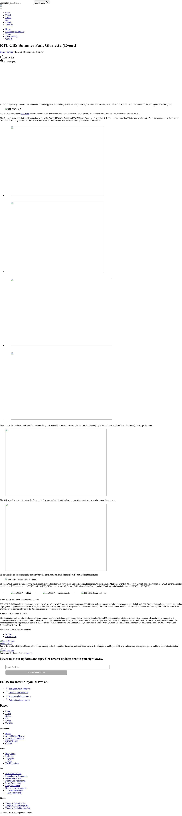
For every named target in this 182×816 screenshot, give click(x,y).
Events (8, 22)
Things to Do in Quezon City (17, 808)
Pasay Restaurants (13, 783)
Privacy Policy (11, 36)
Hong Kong (10, 753)
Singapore (9, 758)
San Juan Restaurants (14, 790)
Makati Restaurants (13, 773)
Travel (8, 15)
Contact (8, 39)
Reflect (8, 17)
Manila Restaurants (13, 778)
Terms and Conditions (14, 738)
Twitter (16, 692)
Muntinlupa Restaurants (15, 781)
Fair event (25, 114)
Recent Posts (10, 636)
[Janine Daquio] (7, 641)
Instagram (18, 689)
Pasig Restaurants (12, 785)
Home (8, 29)
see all (29, 653)
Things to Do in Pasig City (16, 806)
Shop (7, 13)
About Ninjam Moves (14, 31)
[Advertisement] (91, 82)
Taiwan (8, 761)
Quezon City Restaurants (15, 788)
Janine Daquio (6, 643)
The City (9, 25)
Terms (8, 34)
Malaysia (9, 756)
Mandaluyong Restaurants (16, 776)
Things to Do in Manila (15, 803)
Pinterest (17, 700)
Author (8, 634)
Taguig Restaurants (13, 793)
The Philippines (12, 763)
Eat (6, 20)
